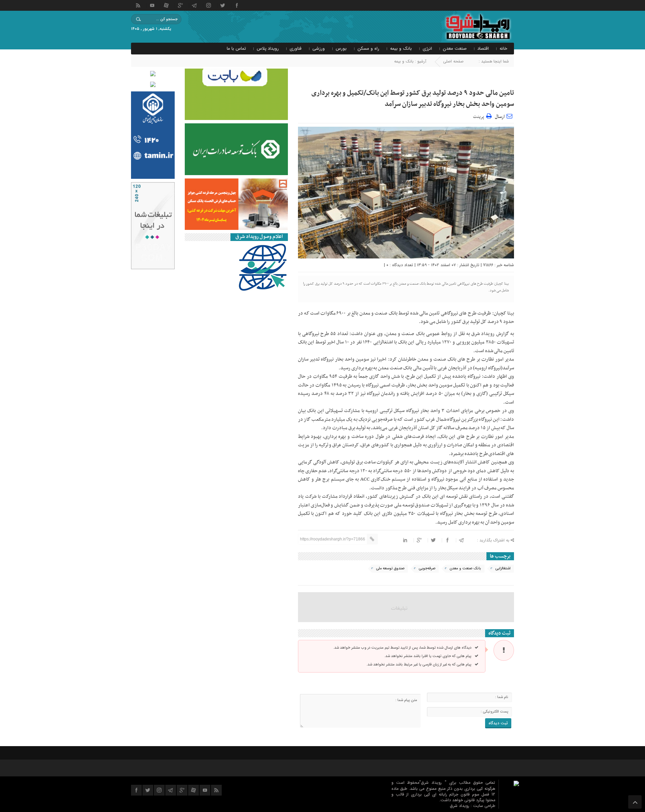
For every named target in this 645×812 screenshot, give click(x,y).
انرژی (427, 48)
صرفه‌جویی (427, 568)
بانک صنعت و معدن (465, 568)
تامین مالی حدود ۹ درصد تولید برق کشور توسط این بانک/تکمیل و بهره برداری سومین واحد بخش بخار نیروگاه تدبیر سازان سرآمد (412, 98)
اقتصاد (483, 48)
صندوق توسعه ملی (390, 568)
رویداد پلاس (268, 48)
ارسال (500, 117)
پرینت (479, 116)
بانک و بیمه (401, 48)
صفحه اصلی (453, 61)
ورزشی (318, 48)
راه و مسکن (368, 48)
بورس (341, 48)
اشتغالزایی (503, 568)
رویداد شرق (460, 806)
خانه (503, 48)
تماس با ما (236, 48)
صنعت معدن (455, 48)
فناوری (296, 48)
